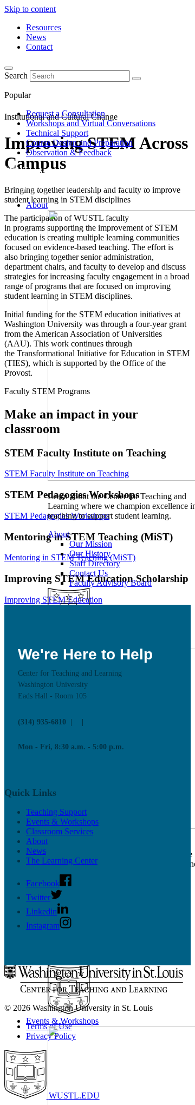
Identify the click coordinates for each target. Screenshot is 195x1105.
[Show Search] (8, 68)
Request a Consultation (65, 113)
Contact (39, 46)
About (37, 205)
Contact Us (88, 573)
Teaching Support (56, 811)
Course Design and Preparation (79, 142)
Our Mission (90, 543)
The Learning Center (62, 860)
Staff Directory (94, 563)
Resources (43, 27)
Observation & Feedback (69, 152)
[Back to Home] (81, 186)
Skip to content (30, 9)
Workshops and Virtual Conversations (90, 123)
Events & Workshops (62, 1020)
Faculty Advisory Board (110, 582)
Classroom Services (59, 831)
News (36, 37)
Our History (89, 553)
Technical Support (57, 133)
